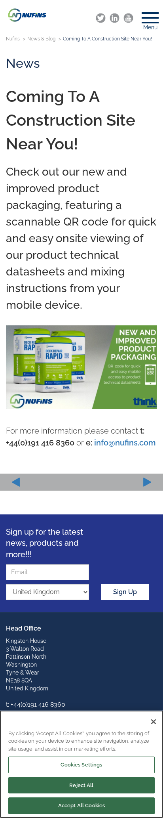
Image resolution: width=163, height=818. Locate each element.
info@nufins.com (125, 442)
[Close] (153, 721)
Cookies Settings (81, 765)
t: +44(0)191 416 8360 (35, 704)
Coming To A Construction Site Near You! (107, 39)
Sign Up (125, 592)
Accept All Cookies (81, 805)
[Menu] (147, 15)
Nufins (13, 39)
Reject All (81, 785)
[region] (81, 764)
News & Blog (41, 39)
